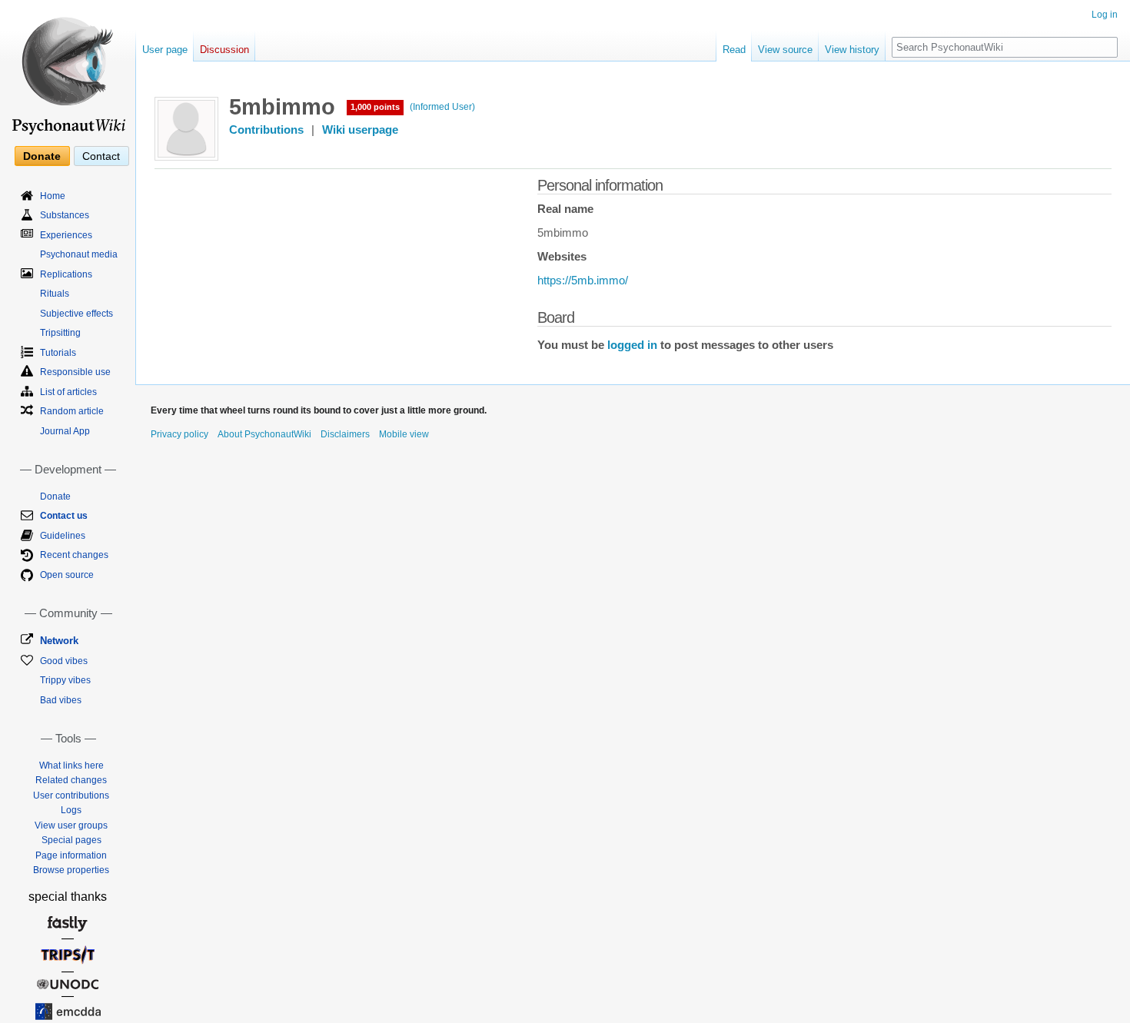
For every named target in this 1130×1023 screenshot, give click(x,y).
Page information (71, 855)
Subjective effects (76, 313)
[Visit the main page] (67, 69)
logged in (632, 345)
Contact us (64, 515)
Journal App (65, 431)
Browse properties (71, 870)
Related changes (71, 780)
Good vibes (64, 661)
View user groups (71, 825)
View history (852, 49)
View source (785, 49)
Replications (66, 274)
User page (165, 49)
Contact (101, 156)
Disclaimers (345, 434)
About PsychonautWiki (264, 434)
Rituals (54, 293)
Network (59, 640)
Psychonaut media (79, 254)
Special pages (71, 840)
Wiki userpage (360, 130)
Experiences (66, 235)
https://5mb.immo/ (582, 280)
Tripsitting (60, 332)
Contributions (266, 130)
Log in (1105, 14)
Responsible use (75, 372)
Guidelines (62, 535)
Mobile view (404, 434)
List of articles (68, 392)
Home (52, 196)
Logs (71, 810)
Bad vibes (60, 700)
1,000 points (375, 106)
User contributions (71, 795)
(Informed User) (442, 106)
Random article (72, 411)
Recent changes (74, 555)
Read (734, 49)
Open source (67, 575)
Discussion (224, 49)
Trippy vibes (65, 680)
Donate (42, 156)
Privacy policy (179, 434)
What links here (71, 765)
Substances (64, 215)
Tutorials (58, 352)
